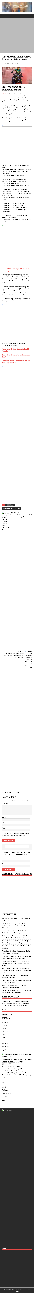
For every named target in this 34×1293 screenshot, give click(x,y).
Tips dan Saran (6, 1050)
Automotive (5, 1022)
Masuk (4, 1087)
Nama (4, 817)
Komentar (5, 804)
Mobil (4, 1035)
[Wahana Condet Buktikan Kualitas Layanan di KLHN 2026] (17, 1056)
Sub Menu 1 (5, 1044)
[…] (6, 1077)
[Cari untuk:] (17, 846)
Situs (3, 828)
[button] (31, 15)
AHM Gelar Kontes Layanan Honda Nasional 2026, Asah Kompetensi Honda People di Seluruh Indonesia (15, 926)
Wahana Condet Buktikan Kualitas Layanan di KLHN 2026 (17, 1060)
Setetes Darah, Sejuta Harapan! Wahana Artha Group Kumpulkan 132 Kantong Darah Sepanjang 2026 (17, 970)
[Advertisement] (17, 35)
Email (4, 823)
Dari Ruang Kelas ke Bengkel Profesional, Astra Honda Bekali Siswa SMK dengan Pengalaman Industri (16, 963)
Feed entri (5, 1090)
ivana (18, 63)
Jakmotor (5, 94)
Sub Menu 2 (5, 1047)
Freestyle (10, 505)
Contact (4, 1026)
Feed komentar (6, 1093)
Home (4, 1029)
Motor (4, 1041)
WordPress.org (6, 1096)
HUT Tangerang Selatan (11, 508)
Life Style (5, 1031)
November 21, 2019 (8, 63)
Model (4, 1038)
